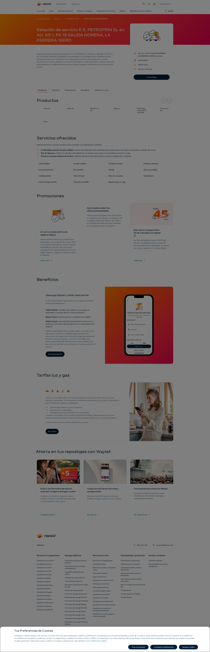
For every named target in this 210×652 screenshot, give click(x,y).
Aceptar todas (188, 647)
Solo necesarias (138, 647)
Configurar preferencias (164, 647)
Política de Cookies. (99, 641)
